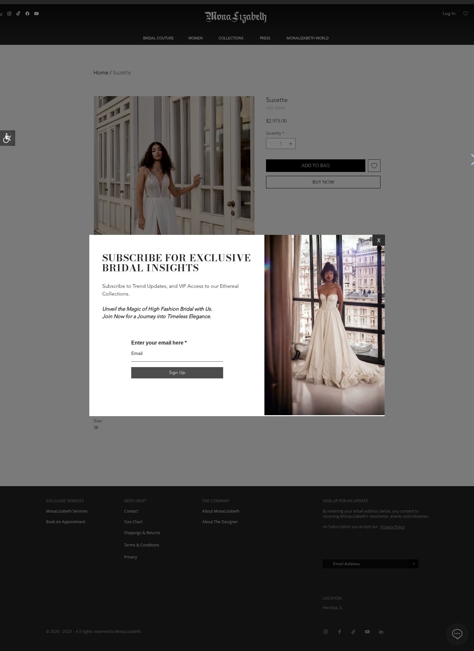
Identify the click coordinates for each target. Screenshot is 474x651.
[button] (378, 240)
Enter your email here (157, 343)
